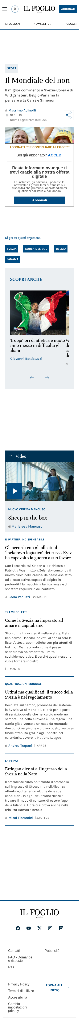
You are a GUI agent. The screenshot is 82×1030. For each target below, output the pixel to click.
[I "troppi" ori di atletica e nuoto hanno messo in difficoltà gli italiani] (39, 312)
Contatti (14, 951)
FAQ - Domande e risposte (20, 958)
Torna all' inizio (54, 987)
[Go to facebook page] (18, 928)
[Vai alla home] (39, 9)
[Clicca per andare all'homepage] (39, 913)
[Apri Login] (15, 9)
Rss (11, 967)
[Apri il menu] (5, 9)
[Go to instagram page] (50, 928)
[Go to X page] (39, 928)
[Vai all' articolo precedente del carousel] (32, 378)
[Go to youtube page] (28, 928)
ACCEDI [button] (55, 155)
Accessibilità (17, 997)
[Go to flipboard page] (61, 928)
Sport (11, 68)
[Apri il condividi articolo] (69, 115)
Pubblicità (52, 951)
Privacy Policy (18, 984)
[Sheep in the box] (39, 481)
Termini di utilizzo (21, 991)
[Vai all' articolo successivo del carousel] (47, 378)
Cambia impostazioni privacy (17, 1007)
